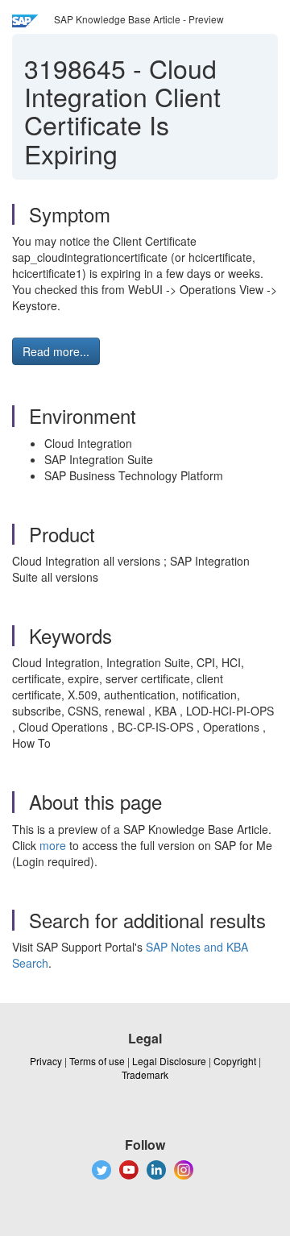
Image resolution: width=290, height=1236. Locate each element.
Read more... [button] (56, 351)
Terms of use (97, 1061)
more (52, 845)
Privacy (46, 1061)
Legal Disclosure (169, 1061)
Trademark (145, 1074)
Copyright (234, 1061)
